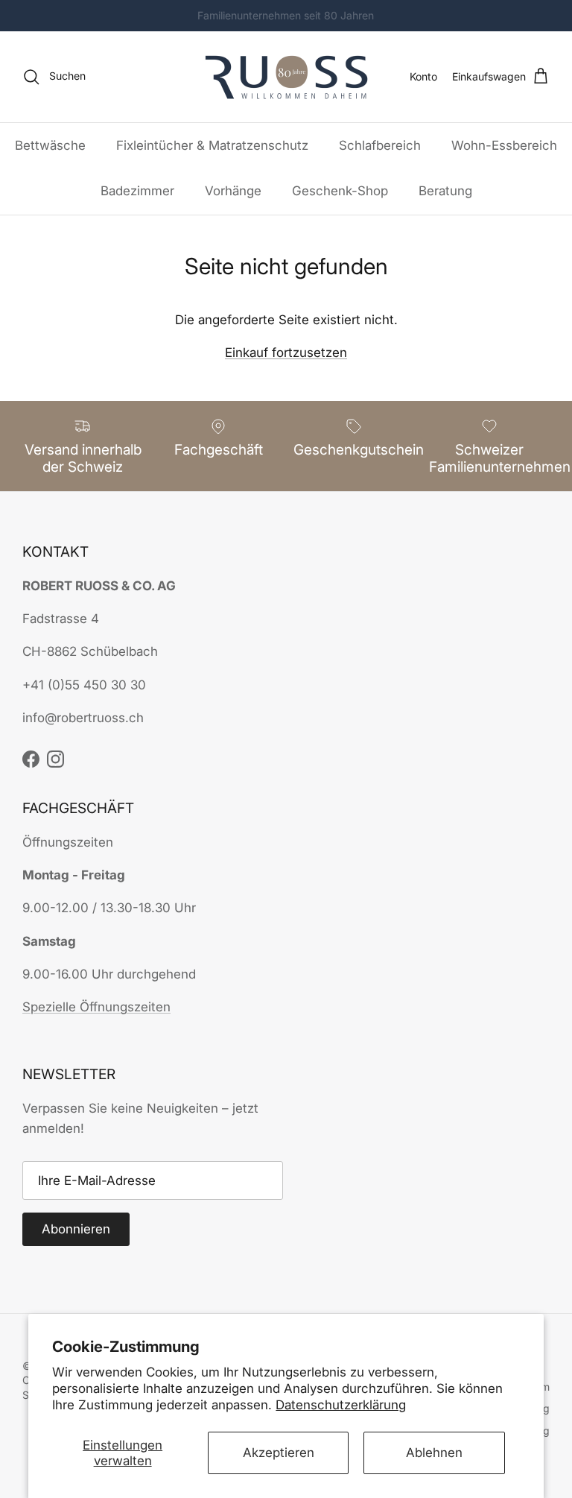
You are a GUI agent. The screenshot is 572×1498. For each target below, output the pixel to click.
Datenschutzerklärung (341, 1404)
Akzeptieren (278, 1452)
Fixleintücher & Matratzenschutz (212, 145)
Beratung (445, 190)
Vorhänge (233, 190)
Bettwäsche (50, 145)
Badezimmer (137, 190)
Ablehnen (434, 1452)
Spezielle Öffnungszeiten (96, 1006)
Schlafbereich (380, 145)
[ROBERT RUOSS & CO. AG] (286, 76)
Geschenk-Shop (340, 190)
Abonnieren (76, 1229)
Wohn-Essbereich (504, 145)
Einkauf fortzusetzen (286, 352)
